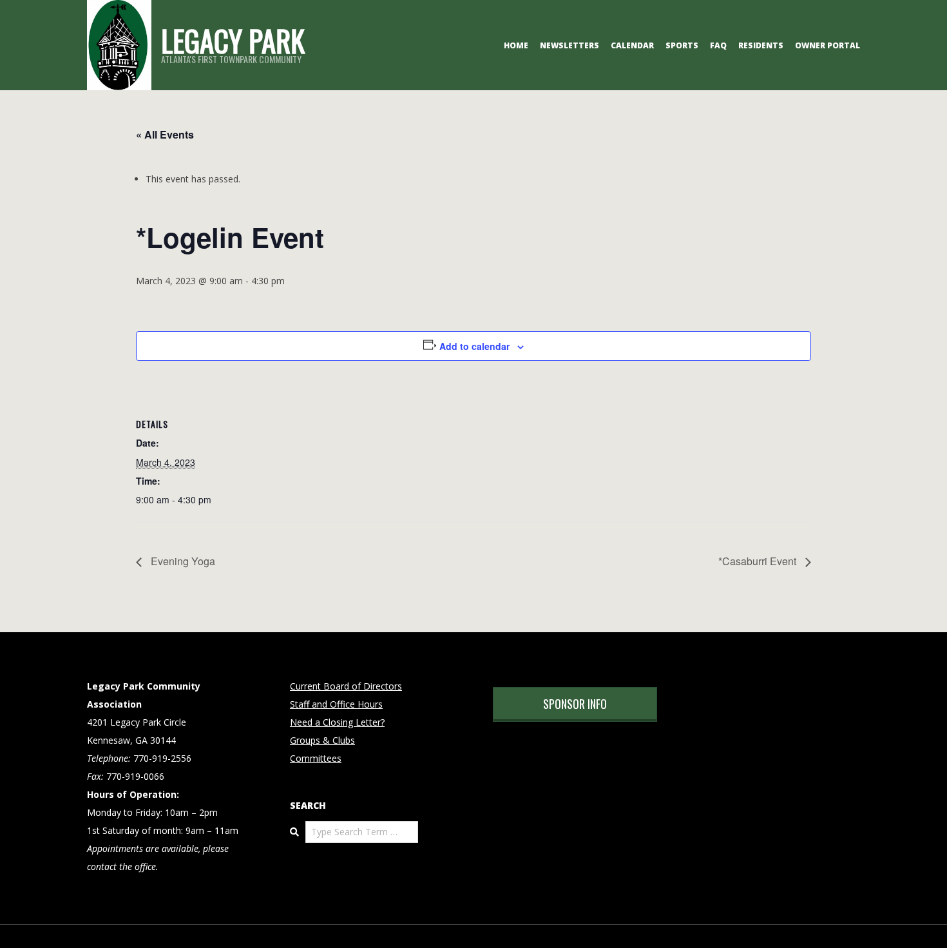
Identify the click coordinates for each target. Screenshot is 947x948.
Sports (681, 45)
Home (516, 45)
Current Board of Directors (346, 686)
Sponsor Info (575, 703)
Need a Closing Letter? (337, 722)
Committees (315, 758)
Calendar (632, 45)
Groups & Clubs (322, 740)
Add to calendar (474, 346)
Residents (760, 45)
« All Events (165, 134)
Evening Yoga (181, 561)
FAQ (718, 45)
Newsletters (569, 45)
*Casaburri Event (758, 561)
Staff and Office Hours (336, 704)
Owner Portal (827, 45)
